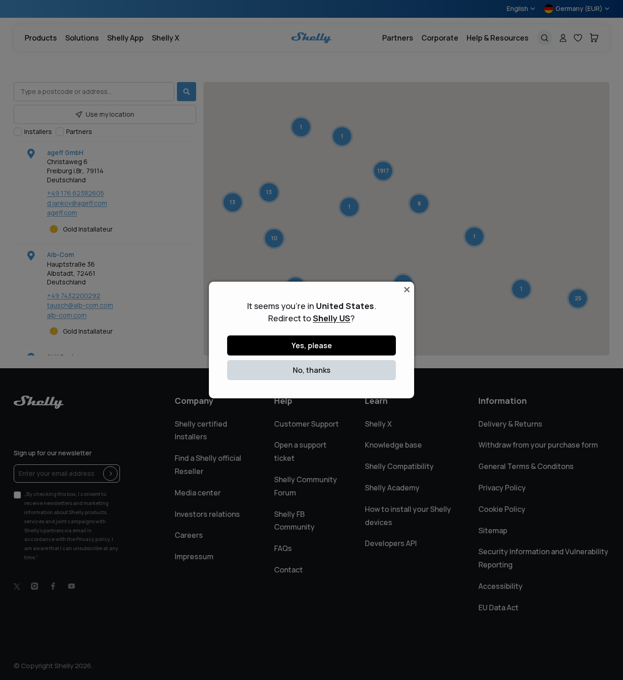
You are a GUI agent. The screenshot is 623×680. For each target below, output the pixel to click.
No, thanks (312, 370)
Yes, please (311, 345)
